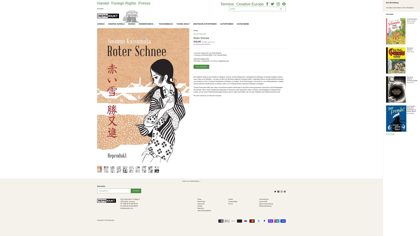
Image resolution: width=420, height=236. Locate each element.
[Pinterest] (285, 192)
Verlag (199, 199)
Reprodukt (111, 220)
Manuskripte (201, 201)
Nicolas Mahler (410, 113)
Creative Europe (250, 4)
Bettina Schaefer (411, 21)
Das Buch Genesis (410, 49)
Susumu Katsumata (200, 34)
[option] (99, 169)
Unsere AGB (263, 201)
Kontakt (199, 206)
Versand (212, 42)
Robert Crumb (410, 51)
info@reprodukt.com (126, 208)
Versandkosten (264, 199)
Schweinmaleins (412, 19)
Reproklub (200, 208)
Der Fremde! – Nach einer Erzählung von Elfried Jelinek (411, 108)
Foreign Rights (123, 3)
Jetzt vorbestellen (201, 67)
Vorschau (389, 14)
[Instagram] (282, 192)
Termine (227, 4)
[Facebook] (278, 192)
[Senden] (281, 8)
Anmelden (100, 9)
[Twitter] (275, 192)
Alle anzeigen (390, 134)
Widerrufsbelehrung (265, 206)
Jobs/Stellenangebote (204, 210)
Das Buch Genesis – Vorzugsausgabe (412, 78)
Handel (103, 3)
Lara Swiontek (410, 23)
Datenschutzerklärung (266, 204)
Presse (144, 3)
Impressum (201, 204)
